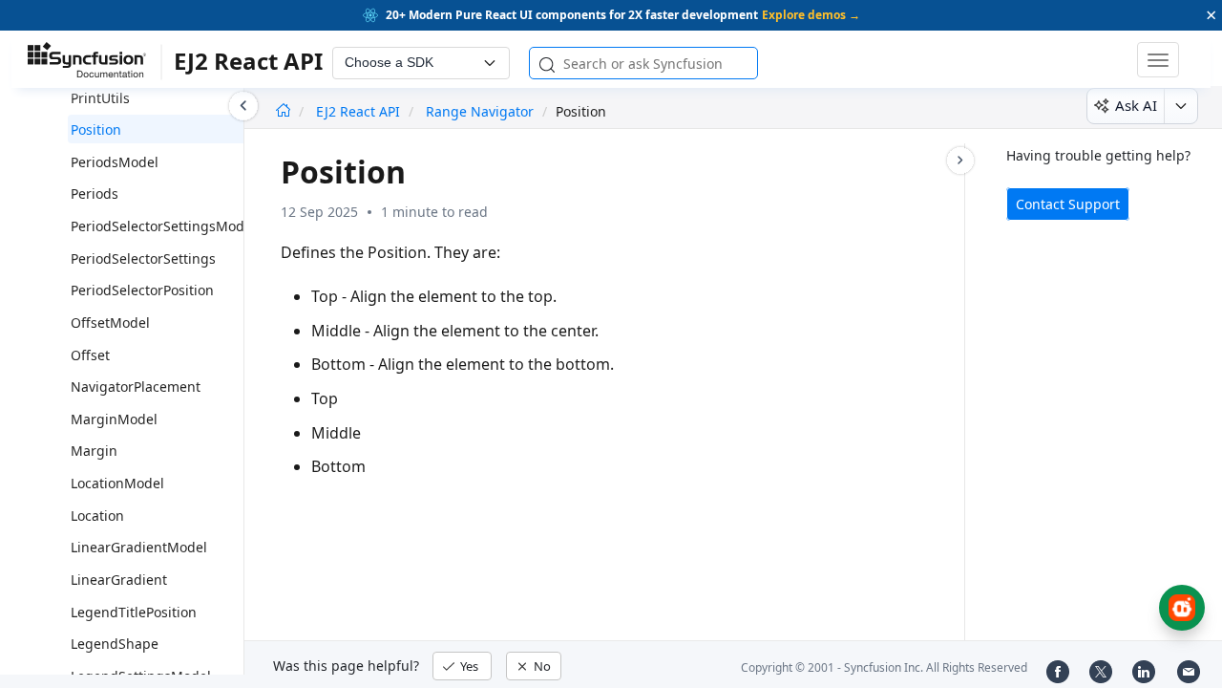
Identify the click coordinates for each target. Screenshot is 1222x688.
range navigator (480, 111)
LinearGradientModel (139, 547)
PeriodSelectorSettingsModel (163, 226)
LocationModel (117, 483)
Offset (90, 355)
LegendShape (114, 643)
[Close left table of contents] (243, 106)
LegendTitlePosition (134, 612)
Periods (94, 193)
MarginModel (114, 419)
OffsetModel (110, 322)
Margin (94, 450)
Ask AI (1136, 105)
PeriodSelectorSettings (143, 258)
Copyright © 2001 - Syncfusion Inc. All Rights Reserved (884, 667)
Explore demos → (811, 15)
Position (96, 129)
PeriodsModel (114, 162)
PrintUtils (100, 98)
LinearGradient (119, 579)
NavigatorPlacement (135, 386)
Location (97, 515)
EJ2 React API (360, 111)
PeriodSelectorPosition (142, 290)
